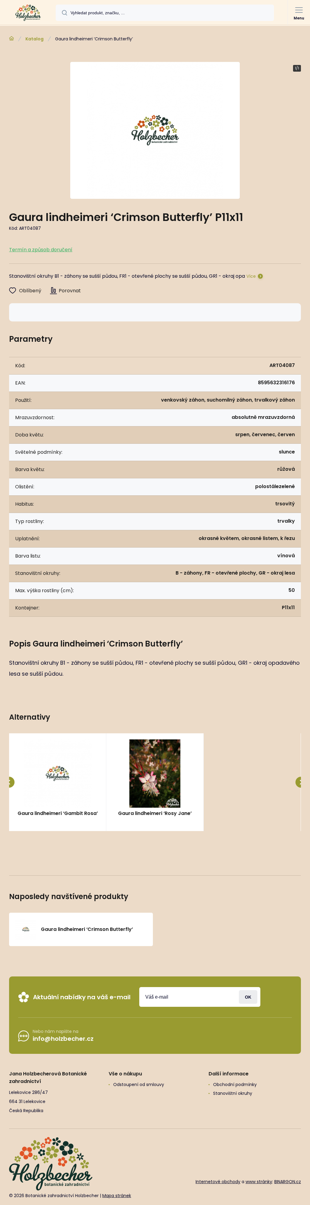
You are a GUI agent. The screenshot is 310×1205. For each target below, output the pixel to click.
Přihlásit (248, 997)
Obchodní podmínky (235, 1084)
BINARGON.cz (287, 1182)
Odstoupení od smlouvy (138, 1084)
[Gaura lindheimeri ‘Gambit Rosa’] (57, 773)
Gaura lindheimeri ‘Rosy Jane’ (155, 813)
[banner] (28, 13)
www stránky (259, 1182)
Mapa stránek (116, 1196)
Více (251, 276)
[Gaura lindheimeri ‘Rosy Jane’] (154, 773)
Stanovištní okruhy (232, 1093)
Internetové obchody (218, 1182)
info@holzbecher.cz (63, 1038)
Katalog (34, 39)
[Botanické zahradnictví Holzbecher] (11, 38)
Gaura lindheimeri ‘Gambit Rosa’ (58, 813)
